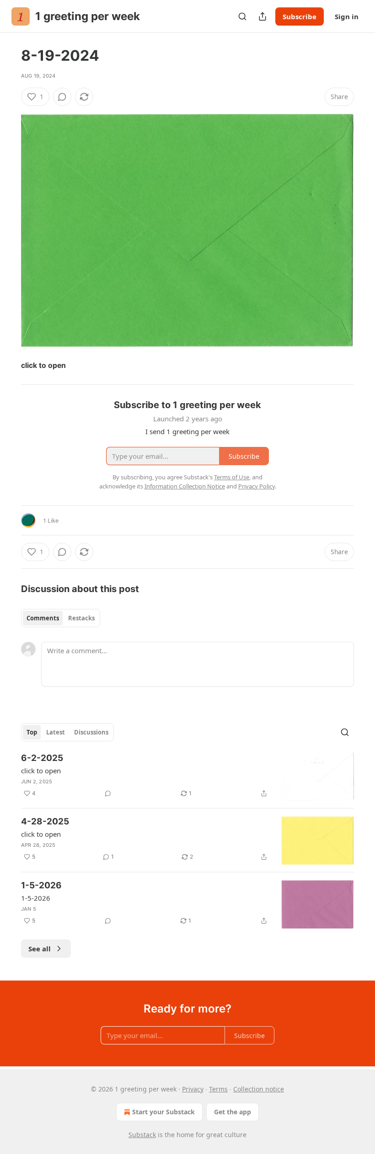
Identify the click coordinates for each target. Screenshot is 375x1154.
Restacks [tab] (81, 618)
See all (39, 948)
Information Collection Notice (185, 486)
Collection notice (258, 1089)
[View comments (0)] (62, 97)
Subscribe (299, 16)
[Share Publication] (262, 16)
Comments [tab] (43, 618)
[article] (187, 777)
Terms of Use (231, 477)
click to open (41, 770)
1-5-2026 (41, 885)
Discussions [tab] (91, 732)
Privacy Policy (256, 486)
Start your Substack (163, 1111)
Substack (142, 1134)
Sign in (347, 16)
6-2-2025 (42, 758)
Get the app (232, 1111)
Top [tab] (32, 732)
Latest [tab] (55, 732)
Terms (218, 1089)
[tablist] (60, 618)
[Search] (242, 16)
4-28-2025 (45, 821)
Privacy (193, 1089)
